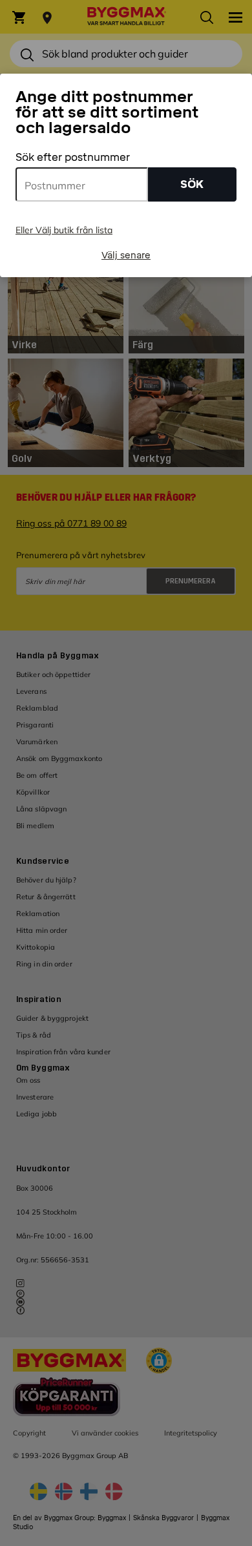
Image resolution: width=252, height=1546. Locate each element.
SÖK (192, 184)
